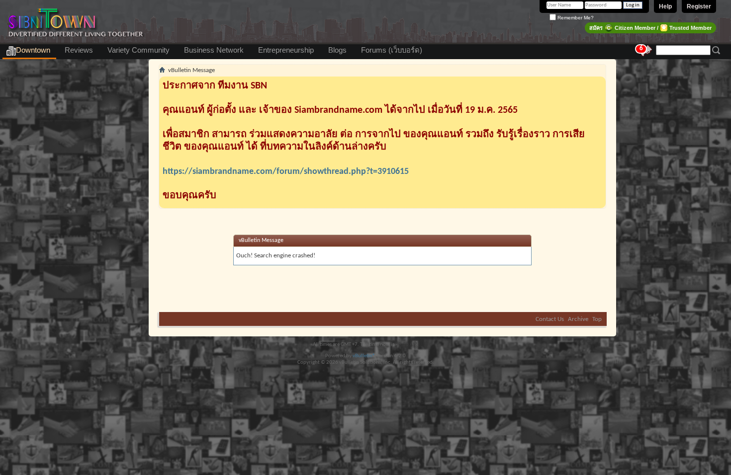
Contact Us (550, 319)
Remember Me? (575, 17)
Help (665, 6)
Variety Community (138, 50)
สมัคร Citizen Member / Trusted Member (650, 28)
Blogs (337, 50)
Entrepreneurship (286, 50)
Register (699, 6)
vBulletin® (364, 356)
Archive (578, 319)
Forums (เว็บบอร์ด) (391, 50)
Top (597, 319)
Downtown (33, 50)
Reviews (79, 50)
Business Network (214, 50)
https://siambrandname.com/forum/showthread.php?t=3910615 (286, 171)
